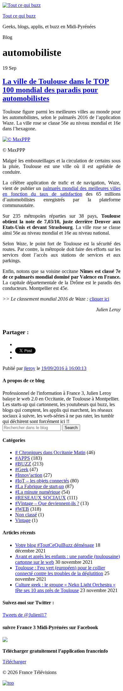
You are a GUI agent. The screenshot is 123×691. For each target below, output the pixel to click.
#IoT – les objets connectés (42, 480)
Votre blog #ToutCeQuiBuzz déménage (54, 545)
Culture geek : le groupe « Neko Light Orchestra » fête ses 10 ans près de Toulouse (65, 587)
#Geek (21, 469)
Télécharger (14, 661)
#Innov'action (28, 475)
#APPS (22, 458)
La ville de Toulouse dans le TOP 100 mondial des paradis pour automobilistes (56, 89)
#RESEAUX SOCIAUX (40, 497)
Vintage (23, 520)
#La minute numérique (37, 492)
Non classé (26, 514)
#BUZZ (23, 463)
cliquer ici (99, 299)
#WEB (22, 509)
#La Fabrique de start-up (39, 486)
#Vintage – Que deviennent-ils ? (47, 503)
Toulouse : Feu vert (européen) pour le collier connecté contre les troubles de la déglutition (60, 570)
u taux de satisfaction (57, 194)
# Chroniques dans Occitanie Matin (50, 452)
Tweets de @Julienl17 (25, 615)
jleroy (29, 368)
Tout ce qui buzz (19, 16)
